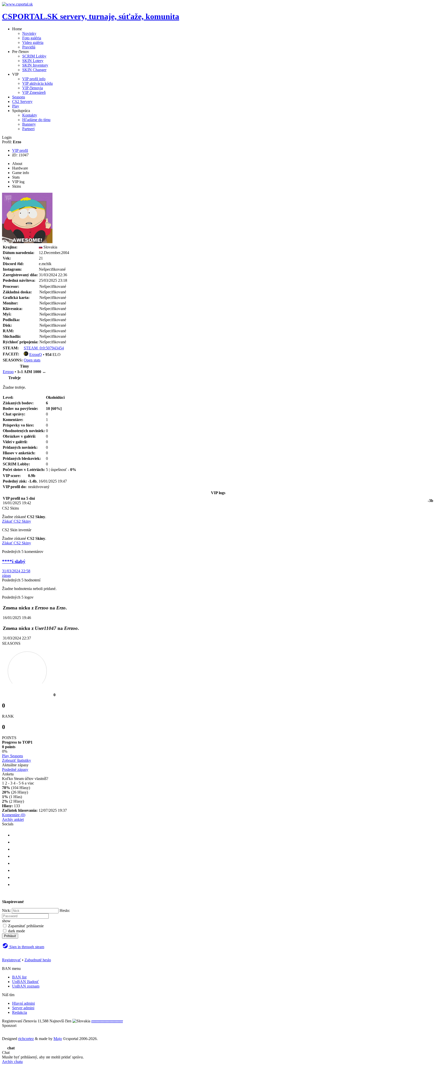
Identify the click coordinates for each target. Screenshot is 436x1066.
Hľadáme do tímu (36, 120)
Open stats (32, 360)
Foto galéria (31, 38)
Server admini (23, 1008)
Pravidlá (28, 47)
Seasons (18, 97)
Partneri (28, 129)
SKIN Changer (34, 70)
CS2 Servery (22, 101)
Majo (57, 1038)
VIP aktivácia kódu (37, 83)
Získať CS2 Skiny (16, 521)
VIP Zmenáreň (34, 92)
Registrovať (11, 960)
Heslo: (65, 910)
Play (15, 106)
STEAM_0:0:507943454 (44, 348)
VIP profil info (33, 79)
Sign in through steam (26, 947)
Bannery (29, 124)
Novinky (29, 33)
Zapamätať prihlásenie (26, 926)
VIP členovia (32, 88)
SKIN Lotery (32, 61)
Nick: (6, 910)
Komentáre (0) (13, 815)
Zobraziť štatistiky (16, 760)
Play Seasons (12, 756)
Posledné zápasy (15, 769)
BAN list (19, 977)
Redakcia (19, 1012)
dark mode (16, 931)
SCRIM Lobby (34, 56)
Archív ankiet (13, 819)
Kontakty (29, 115)
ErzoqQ (35, 354)
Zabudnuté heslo (37, 960)
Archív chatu (12, 1061)
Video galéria (32, 42)
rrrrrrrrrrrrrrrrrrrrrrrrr (107, 1021)
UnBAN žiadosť (25, 981)
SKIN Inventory (35, 65)
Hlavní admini (23, 1003)
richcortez (26, 1038)
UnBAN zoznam (25, 986)
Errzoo (8, 372)
